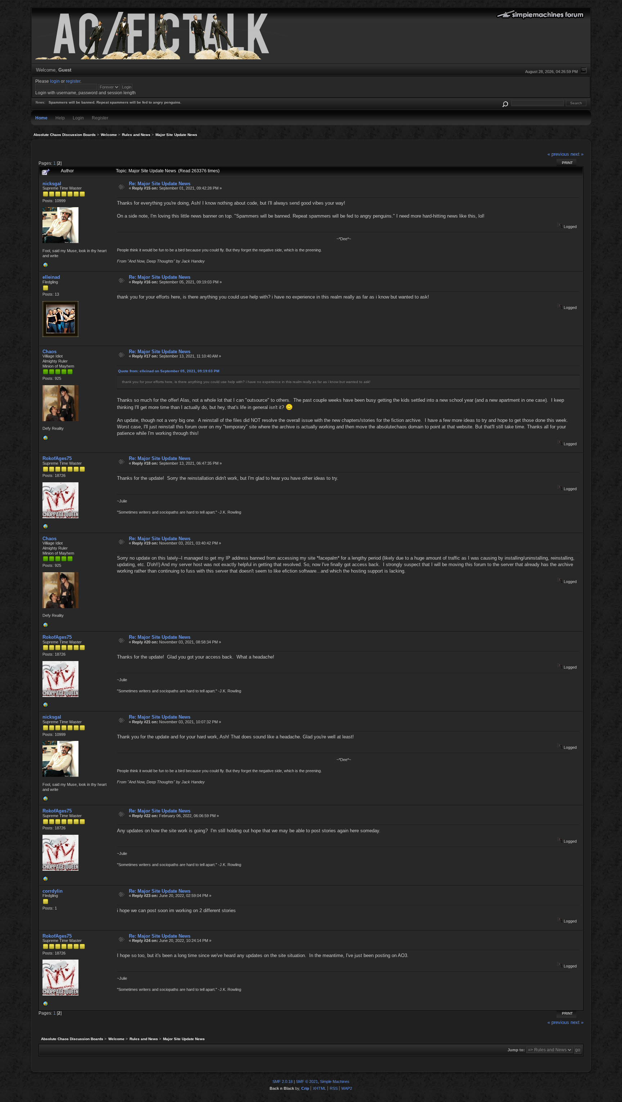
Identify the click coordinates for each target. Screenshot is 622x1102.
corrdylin (52, 891)
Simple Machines (335, 1081)
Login (78, 117)
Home (41, 117)
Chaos (49, 351)
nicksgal (51, 183)
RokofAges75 (57, 458)
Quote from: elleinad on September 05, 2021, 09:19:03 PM (168, 371)
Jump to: (516, 1050)
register (73, 81)
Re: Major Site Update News (159, 183)
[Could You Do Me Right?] (45, 266)
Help (60, 117)
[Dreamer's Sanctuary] (45, 528)
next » (577, 154)
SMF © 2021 (307, 1081)
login (55, 81)
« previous (558, 154)
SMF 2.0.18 (282, 1081)
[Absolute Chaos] (45, 439)
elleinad (51, 277)
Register (100, 117)
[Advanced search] (505, 103)
